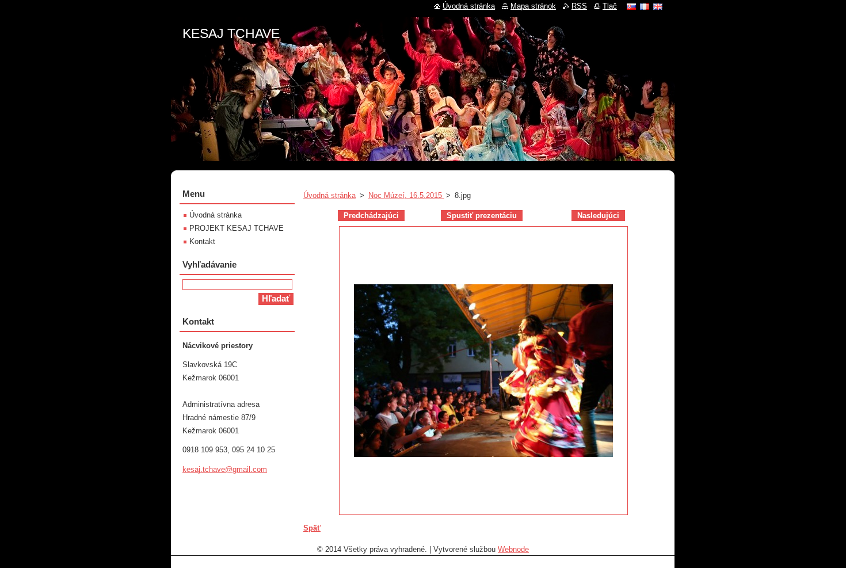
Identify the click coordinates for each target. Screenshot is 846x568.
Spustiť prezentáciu (482, 215)
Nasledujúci (598, 215)
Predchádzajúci (371, 215)
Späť (312, 528)
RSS (579, 6)
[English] (657, 6)
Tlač (610, 6)
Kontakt (202, 241)
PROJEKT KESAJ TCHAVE (236, 228)
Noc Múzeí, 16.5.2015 (406, 195)
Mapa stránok (533, 6)
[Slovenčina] (631, 6)
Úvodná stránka (329, 195)
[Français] (644, 6)
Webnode (513, 549)
